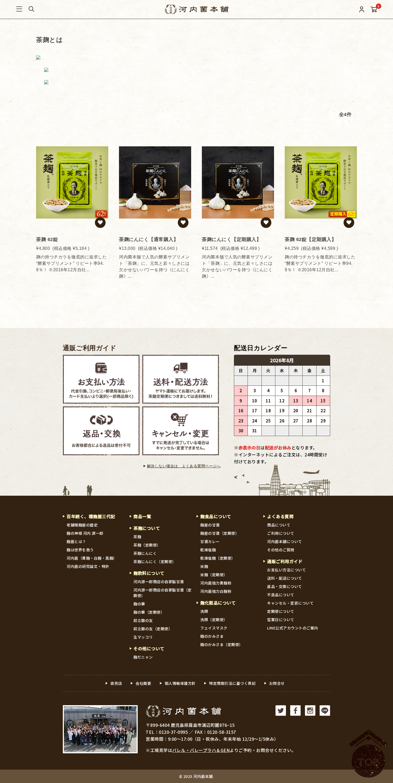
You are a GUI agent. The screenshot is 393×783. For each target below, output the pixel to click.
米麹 (204, 566)
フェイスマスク (214, 628)
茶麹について (146, 528)
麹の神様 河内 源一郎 (85, 533)
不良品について (280, 594)
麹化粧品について (218, 602)
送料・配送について (284, 578)
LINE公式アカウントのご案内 (292, 628)
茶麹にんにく (145, 553)
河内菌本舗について (284, 541)
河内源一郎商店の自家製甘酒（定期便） (162, 592)
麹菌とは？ (76, 541)
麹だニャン (143, 657)
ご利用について (280, 533)
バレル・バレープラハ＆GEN (201, 750)
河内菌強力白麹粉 (215, 591)
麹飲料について (148, 573)
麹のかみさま (212, 636)
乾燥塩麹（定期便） (217, 558)
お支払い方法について (286, 569)
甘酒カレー (210, 541)
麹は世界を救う (80, 549)
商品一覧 (142, 516)
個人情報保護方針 (180, 683)
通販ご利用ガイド (89, 348)
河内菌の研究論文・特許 (88, 566)
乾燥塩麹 (208, 549)
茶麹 (137, 536)
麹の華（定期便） (148, 612)
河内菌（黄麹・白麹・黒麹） (92, 558)
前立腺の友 (143, 620)
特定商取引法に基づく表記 (232, 683)
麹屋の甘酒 (210, 525)
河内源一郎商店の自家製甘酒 (158, 581)
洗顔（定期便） (214, 619)
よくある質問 (280, 516)
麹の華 (139, 603)
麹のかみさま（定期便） (221, 644)
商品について (278, 525)
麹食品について (215, 516)
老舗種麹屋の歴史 (82, 525)
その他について (148, 648)
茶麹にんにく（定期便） (154, 561)
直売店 (116, 683)
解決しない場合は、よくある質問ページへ (184, 466)
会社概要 (143, 683)
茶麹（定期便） (147, 545)
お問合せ (277, 683)
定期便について (280, 611)
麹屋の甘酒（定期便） (219, 533)
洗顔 (204, 611)
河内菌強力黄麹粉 (215, 583)
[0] (374, 9)
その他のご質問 (280, 549)
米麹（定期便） (214, 574)
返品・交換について (284, 586)
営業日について (280, 619)
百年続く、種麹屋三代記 (91, 516)
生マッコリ (143, 637)
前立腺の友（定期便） (152, 628)
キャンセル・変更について (290, 603)
